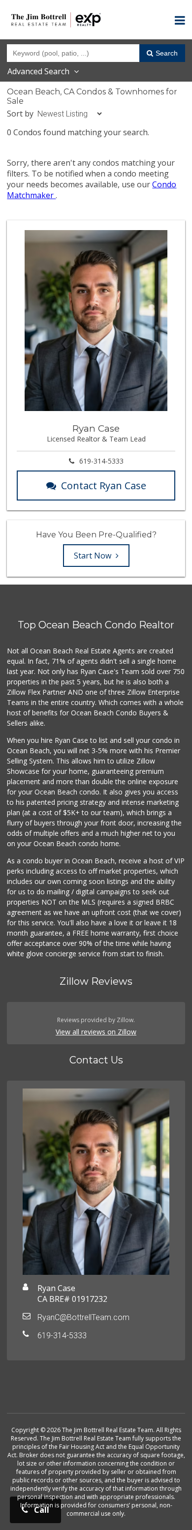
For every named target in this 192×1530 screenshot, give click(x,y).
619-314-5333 (101, 461)
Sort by (20, 113)
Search (167, 53)
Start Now (93, 555)
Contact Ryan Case (103, 485)
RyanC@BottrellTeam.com (83, 1317)
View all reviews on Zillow (96, 1031)
